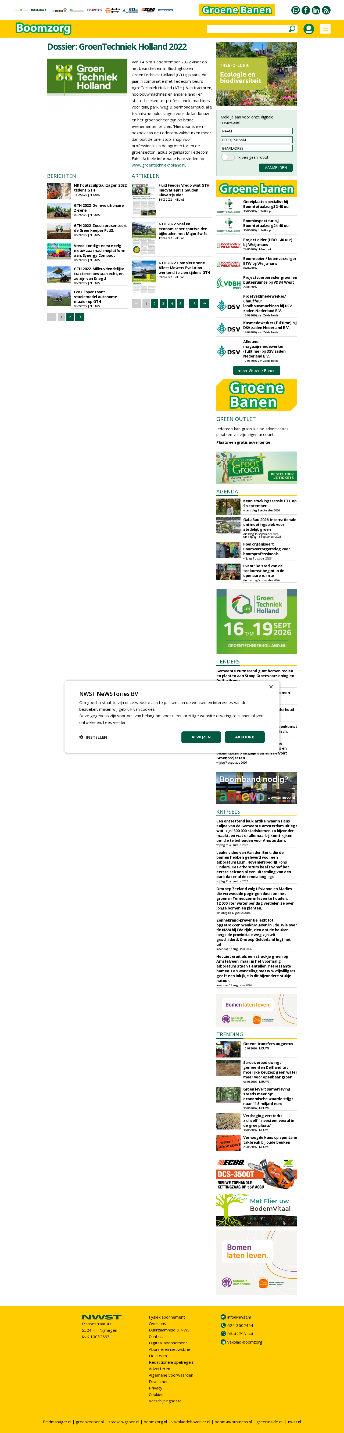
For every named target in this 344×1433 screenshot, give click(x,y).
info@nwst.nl (239, 1317)
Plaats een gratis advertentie (243, 442)
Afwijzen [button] (201, 736)
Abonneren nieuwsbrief (170, 1349)
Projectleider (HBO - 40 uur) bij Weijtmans (267, 242)
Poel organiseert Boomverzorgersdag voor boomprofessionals (266, 549)
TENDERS (228, 661)
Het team (158, 1355)
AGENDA (227, 491)
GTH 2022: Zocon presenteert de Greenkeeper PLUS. (100, 228)
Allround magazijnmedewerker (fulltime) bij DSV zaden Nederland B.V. (264, 349)
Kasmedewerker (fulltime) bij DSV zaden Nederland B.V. (269, 325)
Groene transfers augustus (268, 1043)
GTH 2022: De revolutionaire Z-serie (99, 208)
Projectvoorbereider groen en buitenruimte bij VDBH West (270, 280)
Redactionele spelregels (171, 1362)
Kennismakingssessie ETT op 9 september (269, 503)
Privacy (155, 1388)
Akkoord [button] (245, 736)
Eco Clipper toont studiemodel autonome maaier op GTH (95, 296)
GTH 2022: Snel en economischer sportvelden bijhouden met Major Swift (183, 228)
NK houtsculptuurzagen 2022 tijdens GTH (100, 188)
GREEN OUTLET (236, 419)
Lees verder (114, 722)
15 (194, 303)
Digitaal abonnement (168, 1342)
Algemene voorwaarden (171, 1375)
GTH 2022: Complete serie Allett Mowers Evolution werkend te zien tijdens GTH (184, 267)
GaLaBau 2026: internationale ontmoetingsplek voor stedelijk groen (269, 524)
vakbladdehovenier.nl (190, 1421)
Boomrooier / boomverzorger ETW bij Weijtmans (269, 261)
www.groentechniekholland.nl (158, 165)
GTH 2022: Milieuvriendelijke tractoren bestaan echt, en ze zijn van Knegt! (99, 273)
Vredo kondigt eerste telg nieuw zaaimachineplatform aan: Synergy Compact (100, 250)
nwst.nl (294, 1421)
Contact (156, 1336)
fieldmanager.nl (57, 1421)
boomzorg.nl (155, 1421)
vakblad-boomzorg (244, 1342)
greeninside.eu (270, 1421)
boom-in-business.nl (233, 1421)
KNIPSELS (228, 811)
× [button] (271, 687)
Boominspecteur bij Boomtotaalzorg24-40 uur (266, 223)
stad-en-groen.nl (123, 1421)
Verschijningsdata (165, 1400)
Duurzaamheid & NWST (170, 1330)
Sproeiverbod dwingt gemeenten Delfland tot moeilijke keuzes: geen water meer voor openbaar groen (270, 1070)
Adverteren (159, 1368)
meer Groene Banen (256, 370)
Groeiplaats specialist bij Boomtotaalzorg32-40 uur (266, 204)
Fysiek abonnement (167, 1317)
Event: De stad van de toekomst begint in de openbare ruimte (263, 570)
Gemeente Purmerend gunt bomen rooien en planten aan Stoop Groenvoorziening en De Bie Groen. (255, 675)
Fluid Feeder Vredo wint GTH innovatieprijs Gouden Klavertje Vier (184, 190)
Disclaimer (158, 1381)
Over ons (157, 1323)
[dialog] (172, 716)
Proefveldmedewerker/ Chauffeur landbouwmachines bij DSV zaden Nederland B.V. (267, 303)
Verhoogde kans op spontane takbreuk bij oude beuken (270, 1140)
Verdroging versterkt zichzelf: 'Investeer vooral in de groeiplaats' (268, 1120)
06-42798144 (240, 1333)
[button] (93, 737)
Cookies (156, 1394)
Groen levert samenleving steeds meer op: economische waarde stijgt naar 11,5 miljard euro (268, 1096)
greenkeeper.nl (90, 1421)
